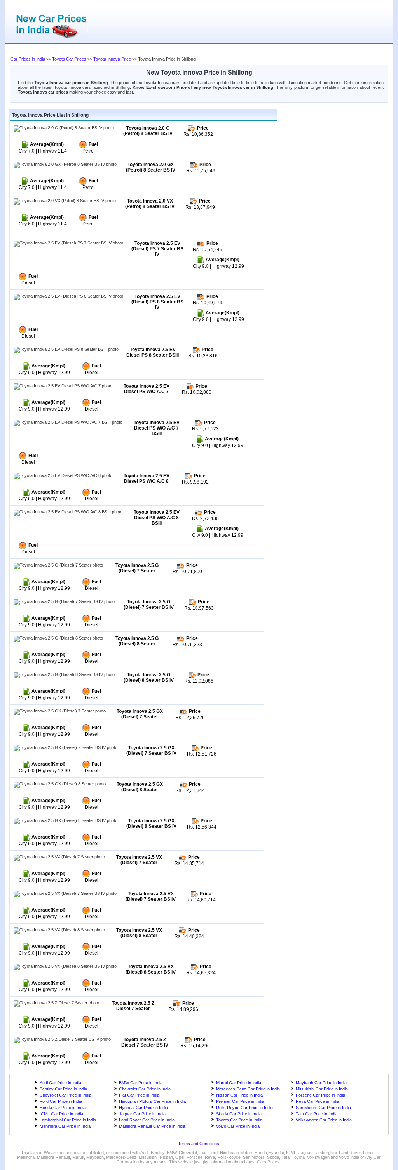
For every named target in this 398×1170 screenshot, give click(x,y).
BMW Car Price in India (140, 1082)
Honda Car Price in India (63, 1107)
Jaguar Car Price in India (142, 1113)
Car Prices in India (27, 59)
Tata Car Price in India (316, 1113)
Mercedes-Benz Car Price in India (248, 1089)
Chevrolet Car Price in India (145, 1089)
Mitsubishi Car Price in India (322, 1089)
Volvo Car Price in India (238, 1126)
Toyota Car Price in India (239, 1120)
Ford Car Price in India (61, 1101)
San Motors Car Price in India (323, 1107)
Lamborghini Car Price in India (68, 1120)
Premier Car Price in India (240, 1101)
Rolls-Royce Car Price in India (244, 1107)
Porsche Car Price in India (320, 1095)
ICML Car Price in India (61, 1113)
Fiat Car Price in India (139, 1095)
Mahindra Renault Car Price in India (152, 1126)
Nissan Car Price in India (239, 1095)
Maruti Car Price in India (238, 1082)
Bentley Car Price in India (63, 1089)
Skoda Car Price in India (239, 1113)
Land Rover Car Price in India (147, 1120)
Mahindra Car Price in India (65, 1126)
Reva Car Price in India (317, 1101)
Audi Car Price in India (60, 1082)
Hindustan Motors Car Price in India (152, 1101)
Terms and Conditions (198, 1143)
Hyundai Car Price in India (143, 1107)
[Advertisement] (166, 51)
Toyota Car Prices (69, 59)
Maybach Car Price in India (321, 1082)
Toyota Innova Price (112, 59)
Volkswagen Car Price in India (324, 1120)
